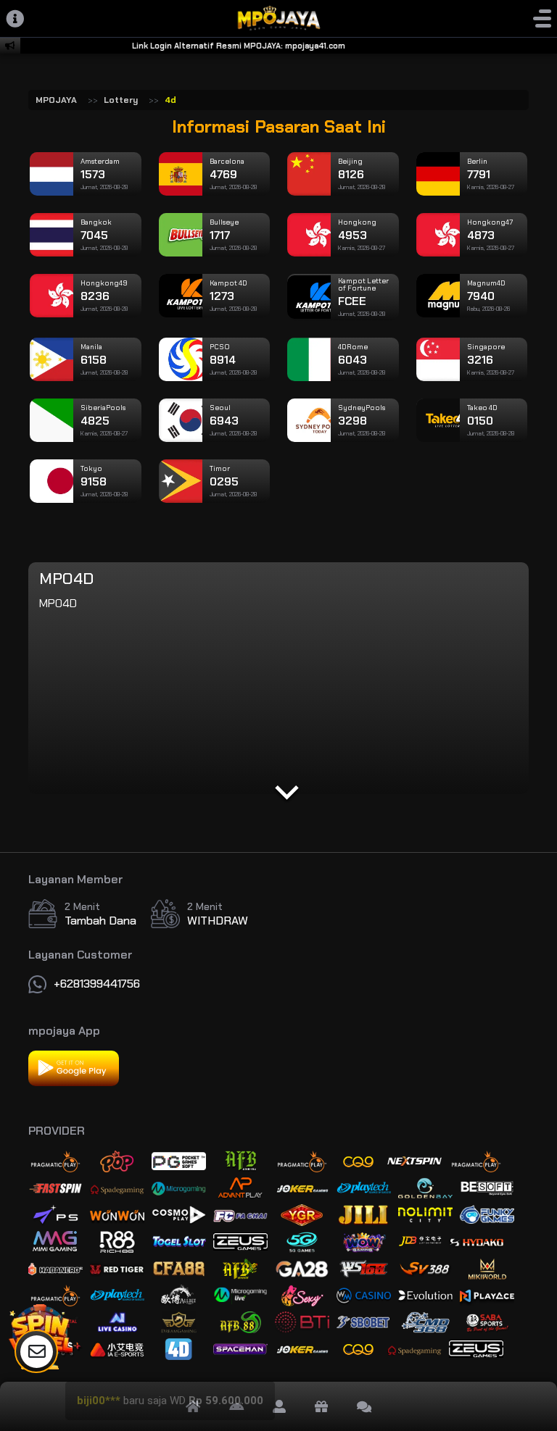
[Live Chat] (364, 1406)
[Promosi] (321, 1406)
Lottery (121, 100)
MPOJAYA (56, 100)
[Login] (279, 1406)
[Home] (193, 1406)
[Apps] (236, 1406)
